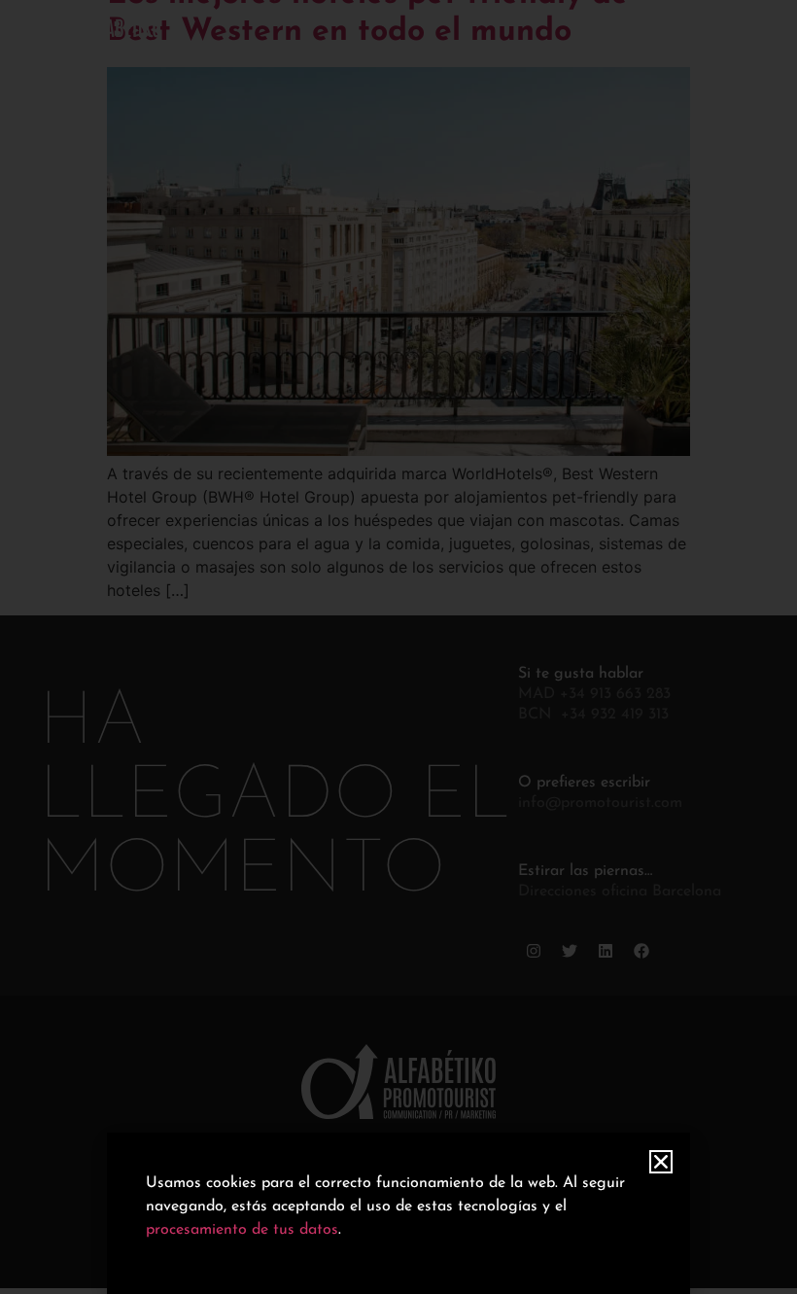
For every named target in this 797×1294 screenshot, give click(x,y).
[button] (661, 1162)
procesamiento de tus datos (242, 1230)
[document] (398, 647)
